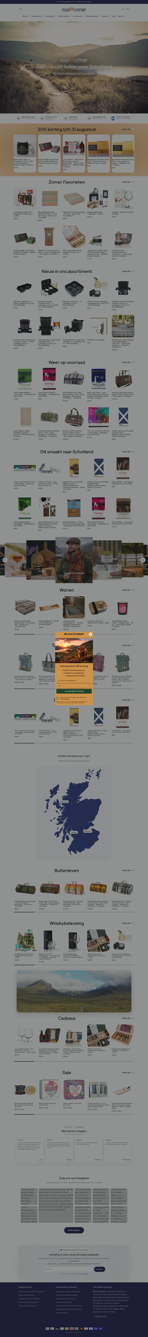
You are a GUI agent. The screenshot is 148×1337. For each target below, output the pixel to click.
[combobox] (74, 685)
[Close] (90, 634)
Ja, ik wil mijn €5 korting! (74, 691)
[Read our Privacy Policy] (90, 702)
